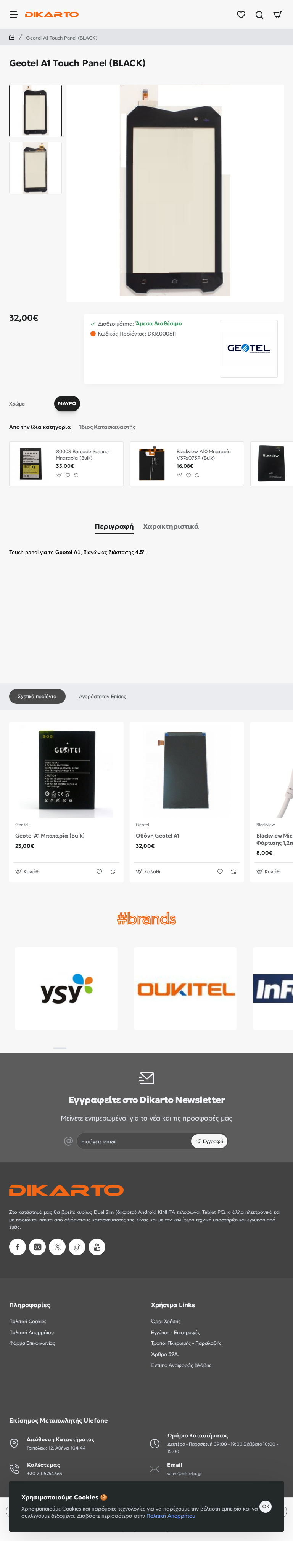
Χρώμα (17, 404)
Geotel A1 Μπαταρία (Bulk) (50, 835)
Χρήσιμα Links (173, 1305)
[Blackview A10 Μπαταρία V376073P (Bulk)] (152, 464)
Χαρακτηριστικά (171, 526)
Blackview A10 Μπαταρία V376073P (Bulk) (204, 454)
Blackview (265, 824)
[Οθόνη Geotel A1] (187, 771)
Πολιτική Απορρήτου (170, 1515)
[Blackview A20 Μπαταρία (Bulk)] (273, 464)
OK (265, 1506)
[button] (35, 88)
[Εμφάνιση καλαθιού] (278, 14)
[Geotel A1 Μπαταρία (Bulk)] (66, 771)
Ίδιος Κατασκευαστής (107, 427)
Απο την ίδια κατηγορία (40, 427)
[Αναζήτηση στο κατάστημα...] (259, 14)
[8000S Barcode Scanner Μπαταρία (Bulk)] (32, 464)
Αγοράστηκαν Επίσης (102, 696)
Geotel (22, 824)
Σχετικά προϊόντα (37, 696)
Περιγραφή (114, 526)
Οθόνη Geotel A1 (157, 835)
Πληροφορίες (29, 1305)
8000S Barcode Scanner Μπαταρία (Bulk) (83, 454)
